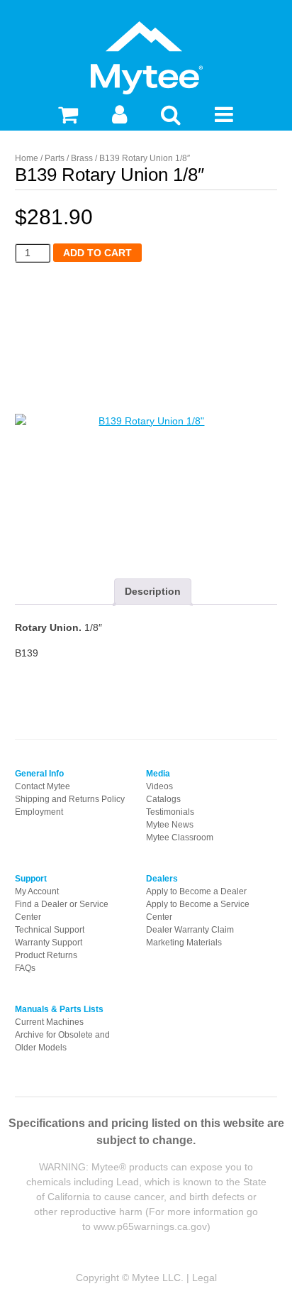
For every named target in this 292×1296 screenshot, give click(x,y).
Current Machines (49, 1022)
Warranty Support (48, 943)
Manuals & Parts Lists (59, 1009)
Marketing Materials (184, 943)
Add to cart (97, 252)
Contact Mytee (42, 786)
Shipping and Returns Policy (70, 799)
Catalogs (163, 799)
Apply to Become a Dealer (196, 891)
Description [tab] (153, 591)
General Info (39, 774)
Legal (204, 1277)
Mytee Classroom (179, 837)
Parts (54, 158)
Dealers (162, 879)
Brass (82, 158)
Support (31, 879)
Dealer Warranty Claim (190, 930)
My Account (37, 891)
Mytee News (169, 825)
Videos (159, 786)
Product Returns (46, 955)
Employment (39, 812)
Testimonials (170, 812)
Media (158, 774)
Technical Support (49, 930)
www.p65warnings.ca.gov (150, 1226)
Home (26, 158)
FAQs (25, 968)
